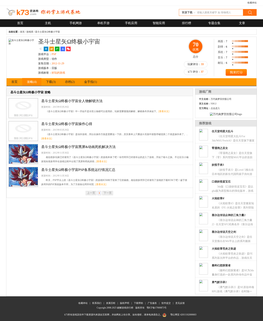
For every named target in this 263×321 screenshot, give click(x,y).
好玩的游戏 (58, 72)
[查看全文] (163, 111)
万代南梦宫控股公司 (221, 99)
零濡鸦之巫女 (220, 148)
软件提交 (166, 303)
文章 (242, 23)
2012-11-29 (58, 63)
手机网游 (76, 23)
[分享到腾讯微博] (57, 49)
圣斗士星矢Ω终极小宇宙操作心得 (66, 124)
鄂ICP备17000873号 (157, 307)
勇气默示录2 (219, 282)
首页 (20, 23)
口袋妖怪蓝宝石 (221, 181)
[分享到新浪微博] (51, 49)
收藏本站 (252, 2)
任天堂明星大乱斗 (222, 131)
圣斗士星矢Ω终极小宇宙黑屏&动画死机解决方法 (78, 147)
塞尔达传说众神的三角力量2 (228, 215)
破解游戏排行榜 (125, 307)
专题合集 (214, 23)
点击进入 (215, 108)
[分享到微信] (68, 49)
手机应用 (131, 23)
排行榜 (186, 23)
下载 (51, 81)
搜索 (249, 12)
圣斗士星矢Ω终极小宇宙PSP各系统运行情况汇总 (78, 170)
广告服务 (152, 303)
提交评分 (236, 73)
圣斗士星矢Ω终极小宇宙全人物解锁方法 (72, 101)
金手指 (90, 81)
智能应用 (159, 23)
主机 (48, 23)
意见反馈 (180, 303)
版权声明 (124, 303)
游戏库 (29, 31)
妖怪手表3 (218, 164)
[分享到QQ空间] (46, 49)
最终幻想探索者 (221, 265)
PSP (54, 54)
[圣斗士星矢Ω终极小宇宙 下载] (21, 56)
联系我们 (96, 303)
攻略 (32, 81)
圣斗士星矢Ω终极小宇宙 (47, 31)
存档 (70, 81)
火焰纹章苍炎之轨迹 (224, 248)
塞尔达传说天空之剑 (224, 231)
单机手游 (103, 23)
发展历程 (110, 303)
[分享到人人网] (62, 49)
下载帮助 (138, 303)
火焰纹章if (218, 198)
